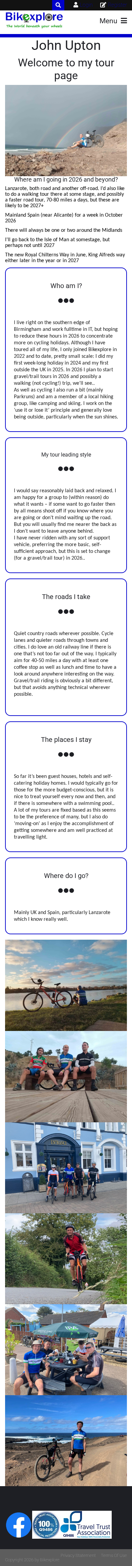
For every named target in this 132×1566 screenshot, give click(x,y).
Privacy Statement (78, 1555)
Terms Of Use (114, 1555)
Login (86, 5)
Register (117, 5)
